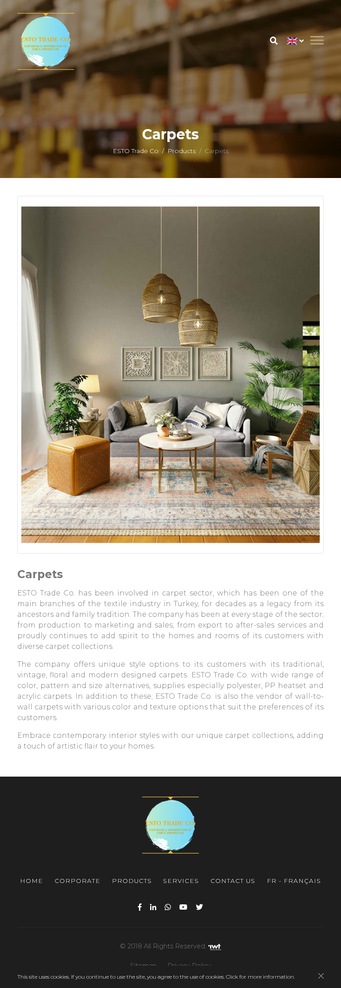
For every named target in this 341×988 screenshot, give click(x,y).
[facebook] (140, 907)
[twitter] (199, 907)
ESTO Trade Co (136, 151)
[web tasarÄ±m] (214, 946)
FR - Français (294, 880)
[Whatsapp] (168, 907)
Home (31, 880)
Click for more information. (260, 976)
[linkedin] (153, 907)
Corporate (77, 880)
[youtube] (183, 907)
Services (181, 880)
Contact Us (232, 880)
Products (181, 151)
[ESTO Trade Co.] (45, 41)
